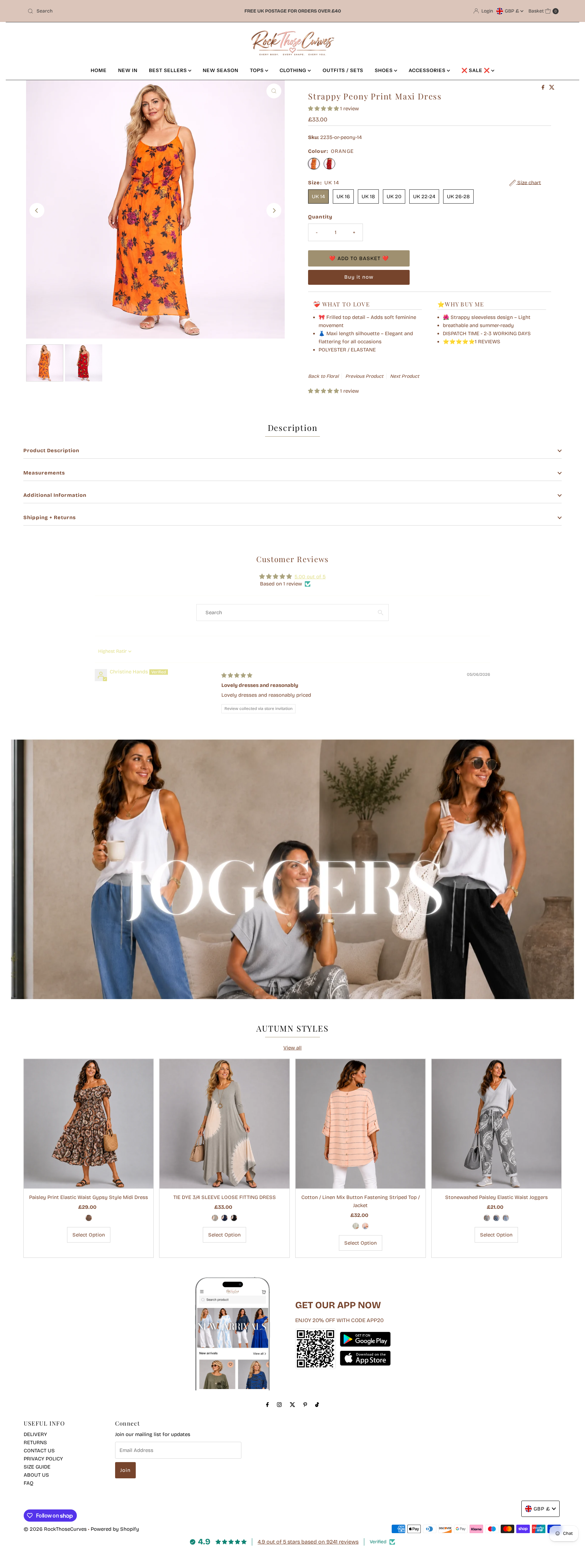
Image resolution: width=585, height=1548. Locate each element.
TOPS (257, 70)
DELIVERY (35, 1434)
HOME (99, 70)
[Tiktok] (317, 1405)
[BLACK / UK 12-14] (234, 1218)
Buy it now (358, 277)
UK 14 (318, 196)
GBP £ (512, 11)
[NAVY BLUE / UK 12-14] (224, 1218)
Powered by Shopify (115, 1529)
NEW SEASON (220, 70)
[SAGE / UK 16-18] (355, 1226)
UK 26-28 (458, 196)
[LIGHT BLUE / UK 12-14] (505, 1218)
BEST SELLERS (168, 70)
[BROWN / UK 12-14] (88, 1218)
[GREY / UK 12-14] (215, 1218)
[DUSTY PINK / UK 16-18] (365, 1226)
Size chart (528, 183)
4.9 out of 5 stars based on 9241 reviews (308, 1542)
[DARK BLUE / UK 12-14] (496, 1218)
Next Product (404, 376)
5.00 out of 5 (310, 577)
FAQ (29, 1483)
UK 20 (394, 196)
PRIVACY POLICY (43, 1459)
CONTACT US (39, 1451)
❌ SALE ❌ (476, 70)
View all (292, 1048)
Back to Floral (323, 376)
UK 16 (343, 196)
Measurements (44, 473)
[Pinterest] (305, 1405)
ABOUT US (36, 1475)
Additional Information (54, 495)
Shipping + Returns (49, 517)
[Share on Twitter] (552, 88)
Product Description (51, 450)
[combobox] (112, 11)
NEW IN (127, 70)
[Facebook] (267, 1405)
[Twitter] (292, 1405)
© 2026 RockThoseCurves (55, 1529)
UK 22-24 (424, 196)
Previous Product (364, 376)
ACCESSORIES (428, 70)
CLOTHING (294, 70)
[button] (324, 109)
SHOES (384, 70)
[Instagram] (279, 1405)
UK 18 (368, 196)
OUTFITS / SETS (343, 70)
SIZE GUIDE (37, 1467)
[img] (236, 675)
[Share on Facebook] (544, 88)
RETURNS (35, 1442)
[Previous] (36, 210)
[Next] (273, 210)
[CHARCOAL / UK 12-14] (486, 1218)
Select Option (88, 1235)
